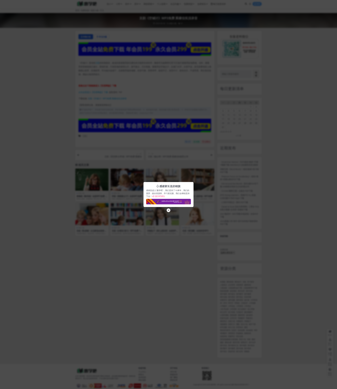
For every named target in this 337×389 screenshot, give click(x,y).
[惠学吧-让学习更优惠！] (168, 200)
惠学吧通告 (160, 196)
